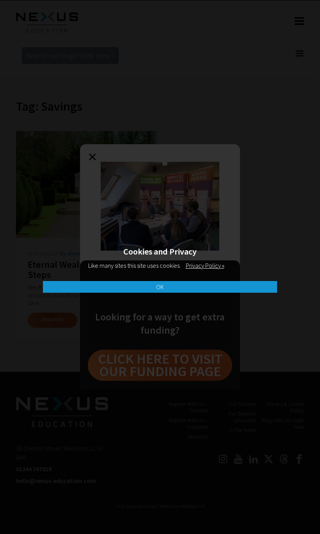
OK (160, 287)
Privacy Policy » (205, 265)
